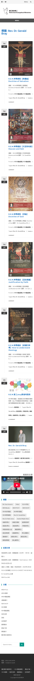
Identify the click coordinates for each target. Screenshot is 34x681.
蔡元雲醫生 (25, 533)
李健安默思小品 (7, 529)
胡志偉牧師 (6, 533)
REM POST (16, 508)
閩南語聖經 (6, 540)
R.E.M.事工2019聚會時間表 (19, 395)
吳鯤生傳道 (15, 522)
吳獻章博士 (6, 522)
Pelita (17, 504)
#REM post (4, 589)
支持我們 (4, 621)
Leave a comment (13, 466)
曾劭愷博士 (19, 411)
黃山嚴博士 (22, 415)
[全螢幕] (30, 492)
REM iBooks (6, 508)
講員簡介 (28, 462)
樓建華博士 (18, 529)
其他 (2, 617)
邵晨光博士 (14, 536)
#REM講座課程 (18, 94)
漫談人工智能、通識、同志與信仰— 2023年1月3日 (16, 567)
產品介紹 (4, 628)
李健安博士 (26, 411)
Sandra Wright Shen (23, 519)
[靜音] (27, 492)
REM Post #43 (5, 577)
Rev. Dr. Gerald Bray (19, 98)
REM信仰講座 (7, 511)
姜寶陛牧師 (25, 522)
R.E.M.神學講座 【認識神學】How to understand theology (19, 347)
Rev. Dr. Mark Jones (8, 519)
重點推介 (4, 631)
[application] (17, 485)
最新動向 (16, 407)
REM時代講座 (18, 511)
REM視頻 (4, 607)
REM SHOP (26, 508)
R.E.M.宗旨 (25, 504)
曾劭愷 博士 (6, 526)
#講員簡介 (17, 458)
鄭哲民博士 (24, 536)
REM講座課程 (27, 94)
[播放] (4, 492)
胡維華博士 (16, 415)
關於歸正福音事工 (25, 458)
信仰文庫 (4, 614)
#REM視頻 (4, 593)
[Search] (22, 644)
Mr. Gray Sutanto (8, 504)
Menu (26, 2)
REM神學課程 (7, 515)
